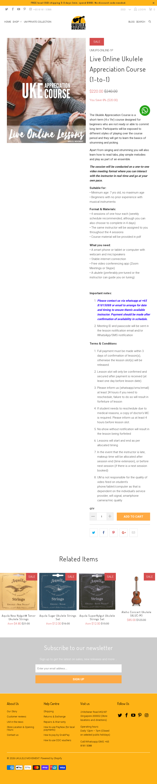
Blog (131, 21)
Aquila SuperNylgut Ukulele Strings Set (97, 591)
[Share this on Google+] (123, 532)
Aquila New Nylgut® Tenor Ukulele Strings (18, 591)
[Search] (149, 22)
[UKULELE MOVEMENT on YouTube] (18, 9)
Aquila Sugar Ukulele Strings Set (58, 591)
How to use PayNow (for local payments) (59, 728)
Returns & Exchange (54, 716)
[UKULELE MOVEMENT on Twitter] (6, 9)
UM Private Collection (37, 21)
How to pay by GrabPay (57, 734)
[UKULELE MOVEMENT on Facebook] (12, 9)
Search (140, 21)
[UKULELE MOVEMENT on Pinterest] (24, 9)
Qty (92, 508)
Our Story (12, 711)
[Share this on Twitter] (94, 532)
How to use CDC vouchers (57, 740)
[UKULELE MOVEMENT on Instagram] (30, 9)
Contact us (13, 734)
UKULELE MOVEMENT (27, 758)
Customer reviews (16, 716)
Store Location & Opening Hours (20, 728)
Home (7, 21)
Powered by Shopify (51, 758)
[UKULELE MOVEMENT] (78, 22)
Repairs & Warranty (55, 721)
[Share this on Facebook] (104, 532)
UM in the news (15, 721)
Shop (16, 21)
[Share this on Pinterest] (114, 532)
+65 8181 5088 (42, 9)
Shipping (49, 711)
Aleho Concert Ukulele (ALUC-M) (136, 590)
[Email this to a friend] (133, 532)
